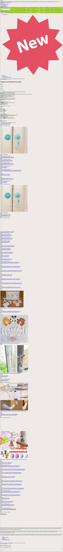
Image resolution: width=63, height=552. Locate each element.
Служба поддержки (5, 537)
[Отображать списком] (2, 90)
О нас (3, 536)
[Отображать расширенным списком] (1, 88)
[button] (31, 7)
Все (1, 98)
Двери (4, 109)
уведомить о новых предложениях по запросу (8, 122)
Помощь (3, 538)
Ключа (4, 116)
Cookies (9, 545)
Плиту (4, 113)
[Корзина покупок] (3, 12)
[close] (0, 551)
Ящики (4, 110)
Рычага (4, 118)
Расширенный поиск (3, 11)
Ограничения (6, 545)
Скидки (6, 76)
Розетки (4, 111)
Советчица (9, 77)
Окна (4, 108)
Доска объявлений (3, 78)
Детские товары (9, 78)
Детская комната (15, 78)
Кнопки (4, 117)
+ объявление (4, 5)
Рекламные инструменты (6, 539)
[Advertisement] (31, 224)
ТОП (6, 14)
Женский (4, 98)
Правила (1, 545)
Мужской (7, 98)
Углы (4, 112)
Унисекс (10, 98)
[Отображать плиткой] (2, 86)
